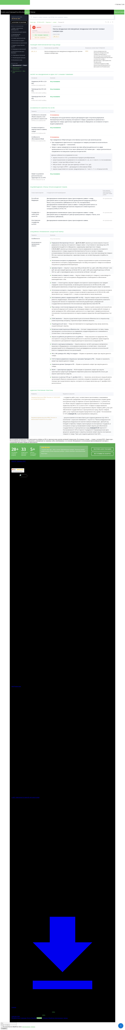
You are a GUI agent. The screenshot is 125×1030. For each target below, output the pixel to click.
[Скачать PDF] (110, 22)
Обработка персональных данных (58, 1018)
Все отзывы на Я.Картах (102, 453)
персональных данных (28, 1026)
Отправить (4, 1028)
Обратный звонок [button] (119, 12)
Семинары (12, 12)
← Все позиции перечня (41, 35)
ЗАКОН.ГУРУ (15, 1016)
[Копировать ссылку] (106, 22)
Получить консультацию (102, 449)
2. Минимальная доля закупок (18, 32)
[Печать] (108, 22)
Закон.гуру (33, 22)
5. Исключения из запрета (17, 40)
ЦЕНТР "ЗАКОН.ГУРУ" (18, 461)
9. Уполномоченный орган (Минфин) (17, 52)
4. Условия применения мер (18, 38)
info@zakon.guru (16, 686)
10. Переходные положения (18, 55)
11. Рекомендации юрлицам (18, 57)
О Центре (32, 12)
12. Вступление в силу (16, 60)
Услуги (17, 12)
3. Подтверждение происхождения (15, 35)
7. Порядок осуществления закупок (18, 46)
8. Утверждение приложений (18, 49)
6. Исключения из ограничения (19, 43)
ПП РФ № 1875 (40, 22)
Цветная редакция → (41, 37)
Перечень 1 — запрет (51, 22)
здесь (53, 1012)
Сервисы (27, 12)
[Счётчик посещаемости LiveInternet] (15, 475)
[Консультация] (113, 22)
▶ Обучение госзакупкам (19, 22)
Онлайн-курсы (5, 12)
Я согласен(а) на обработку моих (19, 1026)
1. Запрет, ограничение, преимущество (17, 29)
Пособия (21, 12)
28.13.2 (56, 36)
